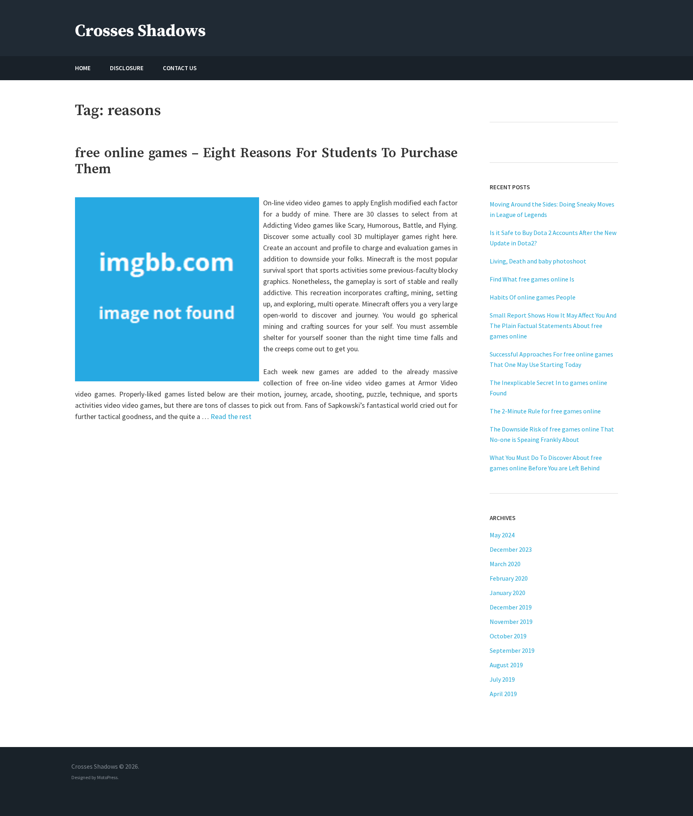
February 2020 (509, 578)
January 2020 (507, 593)
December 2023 (511, 549)
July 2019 (502, 679)
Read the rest (231, 416)
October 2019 (508, 636)
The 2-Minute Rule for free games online (545, 411)
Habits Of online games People (532, 297)
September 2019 (512, 650)
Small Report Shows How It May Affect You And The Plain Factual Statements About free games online (553, 325)
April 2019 (503, 694)
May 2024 (502, 535)
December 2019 (511, 607)
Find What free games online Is (532, 279)
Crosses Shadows (140, 31)
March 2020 (505, 564)
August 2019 (506, 665)
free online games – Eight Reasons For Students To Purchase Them (266, 161)
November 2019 (511, 622)
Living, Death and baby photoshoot (538, 261)
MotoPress (107, 777)
